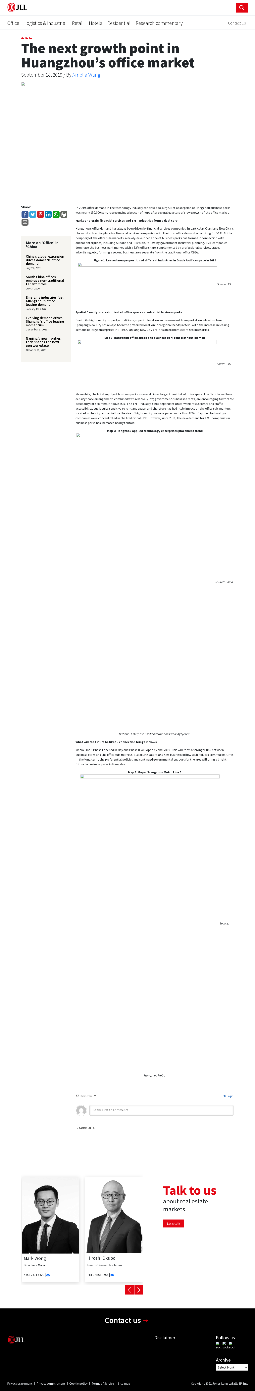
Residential (118, 23)
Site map (124, 1383)
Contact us (123, 1320)
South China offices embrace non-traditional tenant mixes (45, 280)
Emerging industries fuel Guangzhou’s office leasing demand (45, 301)
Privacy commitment (50, 1383)
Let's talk (173, 1223)
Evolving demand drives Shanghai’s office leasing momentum (45, 321)
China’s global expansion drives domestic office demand (45, 260)
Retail (78, 23)
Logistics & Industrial (45, 23)
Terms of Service (102, 1383)
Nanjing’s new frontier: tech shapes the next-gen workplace (43, 342)
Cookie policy (78, 1383)
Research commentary (159, 23)
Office (13, 23)
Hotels (95, 23)
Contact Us (237, 22)
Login (229, 1096)
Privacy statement (19, 1383)
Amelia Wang (86, 74)
